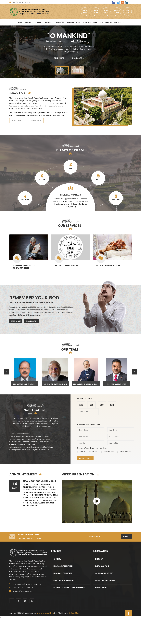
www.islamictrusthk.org (45, 613)
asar (106, 10)
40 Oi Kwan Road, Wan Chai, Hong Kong (27, 584)
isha (127, 10)
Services (38, 22)
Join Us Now (35, 120)
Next (138, 51)
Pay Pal (83, 452)
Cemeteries (98, 22)
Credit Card (109, 452)
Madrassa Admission (63, 580)
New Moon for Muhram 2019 (39, 481)
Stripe (94, 452)
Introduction (102, 566)
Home (20, 22)
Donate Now (85, 458)
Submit (126, 536)
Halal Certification (66, 265)
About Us (28, 22)
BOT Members (101, 587)
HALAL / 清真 (59, 22)
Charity (57, 559)
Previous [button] (6, 371)
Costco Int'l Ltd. (74, 613)
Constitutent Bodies (105, 580)
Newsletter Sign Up (28, 534)
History (99, 559)
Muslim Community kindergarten (24, 266)
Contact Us (119, 22)
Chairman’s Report (104, 573)
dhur (96, 10)
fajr (85, 10)
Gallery (108, 22)
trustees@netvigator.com (22, 591)
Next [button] (134, 371)
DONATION (87, 22)
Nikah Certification (108, 265)
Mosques (48, 22)
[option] (24, 372)
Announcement (73, 22)
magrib (117, 10)
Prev (3, 51)
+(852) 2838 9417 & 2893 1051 (23, 2)
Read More (59, 58)
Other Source (125, 452)
